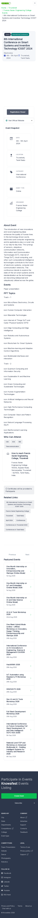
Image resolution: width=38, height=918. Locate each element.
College (4, 832)
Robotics (4, 862)
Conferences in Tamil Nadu (15, 529)
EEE (20, 442)
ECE (13, 442)
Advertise (23, 821)
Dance (3, 854)
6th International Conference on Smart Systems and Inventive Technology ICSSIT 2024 (19, 504)
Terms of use (25, 847)
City (2, 817)
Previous (12, 555)
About (22, 817)
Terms (20, 906)
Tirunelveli (9, 515)
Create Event (19, 796)
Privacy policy (25, 851)
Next (27, 555)
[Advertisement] (19, 87)
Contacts (23, 828)
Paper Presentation (8, 847)
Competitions (6, 828)
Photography (6, 858)
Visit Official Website (16, 120)
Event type (5, 836)
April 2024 (9, 520)
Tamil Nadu (20, 515)
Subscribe (18, 803)
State (3, 821)
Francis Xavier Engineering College (17, 511)
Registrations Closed (17, 112)
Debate (4, 851)
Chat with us (6, 908)
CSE (7, 442)
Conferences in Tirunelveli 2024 (16, 525)
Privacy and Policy (8, 906)
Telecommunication (12, 446)
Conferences (20, 520)
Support (23, 825)
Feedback (24, 832)
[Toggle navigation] (35, 3)
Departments (6, 825)
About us (28, 906)
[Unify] (6, 3)
